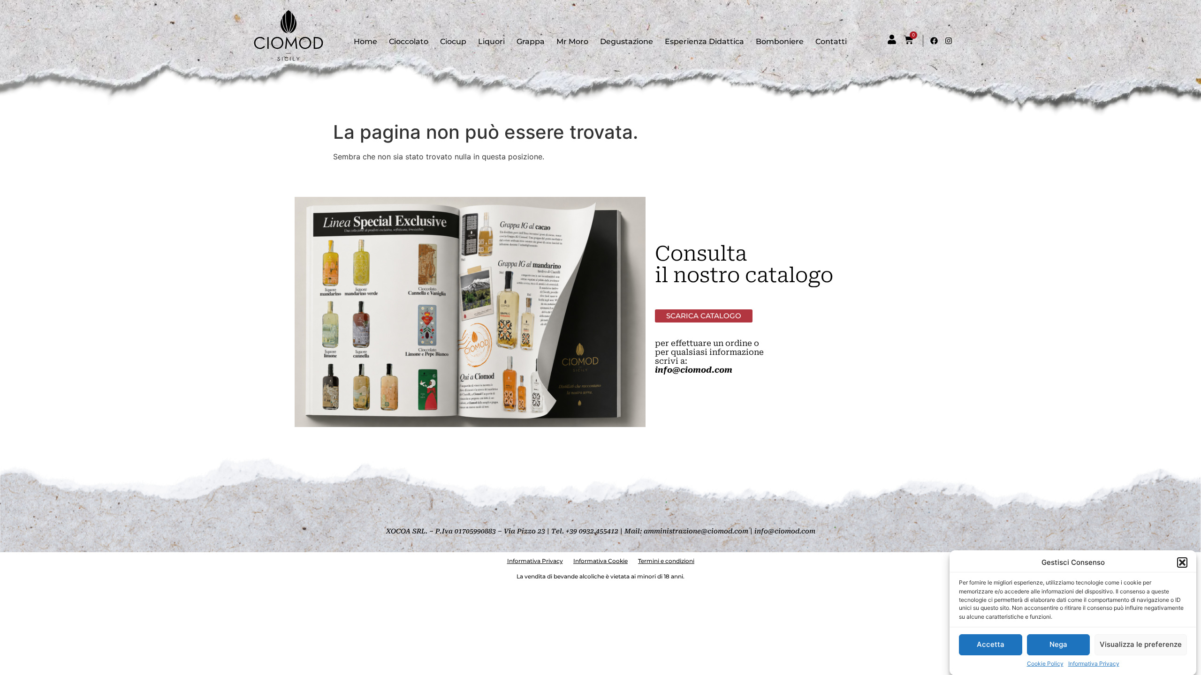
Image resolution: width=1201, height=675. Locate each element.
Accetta (990, 644)
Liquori (491, 41)
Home (365, 41)
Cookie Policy (1045, 663)
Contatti (831, 41)
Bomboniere (780, 41)
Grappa (531, 41)
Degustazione (626, 41)
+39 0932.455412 (592, 531)
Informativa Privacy (1093, 663)
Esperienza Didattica (704, 41)
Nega (1058, 644)
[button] (1182, 562)
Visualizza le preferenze (1141, 644)
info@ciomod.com (693, 370)
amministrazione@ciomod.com (696, 531)
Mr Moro (572, 41)
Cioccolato (408, 41)
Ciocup (453, 41)
